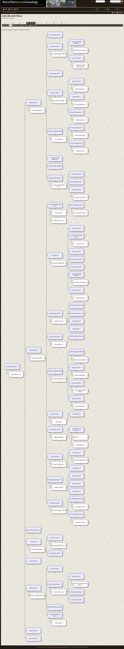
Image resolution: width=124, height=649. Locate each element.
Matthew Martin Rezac (54, 178)
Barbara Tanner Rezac (79, 197)
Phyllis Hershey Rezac (79, 104)
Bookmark (120, 12)
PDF (35, 25)
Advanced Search (115, 3)
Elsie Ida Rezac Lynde (54, 429)
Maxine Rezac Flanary (76, 112)
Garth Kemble (76, 491)
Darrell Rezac (76, 468)
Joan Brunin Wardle (76, 599)
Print (115, 12)
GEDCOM (57, 23)
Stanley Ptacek (76, 321)
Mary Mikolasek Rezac (37, 549)
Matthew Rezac (33, 102)
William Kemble (58, 487)
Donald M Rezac (76, 189)
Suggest (64, 23)
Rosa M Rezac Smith (54, 73)
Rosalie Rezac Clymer (76, 181)
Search (11, 9)
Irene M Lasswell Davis (76, 127)
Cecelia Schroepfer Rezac (59, 53)
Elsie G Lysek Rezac (80, 89)
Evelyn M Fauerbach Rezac (59, 510)
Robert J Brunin (76, 576)
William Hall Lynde (58, 437)
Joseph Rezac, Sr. (15, 374)
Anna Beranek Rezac (11, 366)
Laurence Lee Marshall (80, 282)
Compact (21, 25)
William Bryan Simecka (80, 50)
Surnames (121, 3)
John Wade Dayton (80, 506)
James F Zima (58, 622)
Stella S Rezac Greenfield (55, 165)
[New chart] (89, 50)
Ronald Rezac (76, 414)
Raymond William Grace (58, 545)
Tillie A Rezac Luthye (54, 336)
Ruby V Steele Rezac (58, 464)
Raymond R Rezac (76, 58)
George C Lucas (80, 150)
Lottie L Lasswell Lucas (76, 143)
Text (26, 25)
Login (17, 9)
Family (15, 23)
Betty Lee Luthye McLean (76, 336)
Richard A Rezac (54, 414)
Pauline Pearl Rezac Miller (55, 371)
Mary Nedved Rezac (37, 110)
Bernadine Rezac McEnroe (55, 607)
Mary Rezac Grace (54, 537)
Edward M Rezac (54, 46)
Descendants (31, 23)
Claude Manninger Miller (59, 378)
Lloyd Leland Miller (76, 383)
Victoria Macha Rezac (36, 357)
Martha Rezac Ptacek (54, 313)
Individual (8, 23)
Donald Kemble (76, 475)
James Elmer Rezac (54, 503)
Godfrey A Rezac (54, 92)
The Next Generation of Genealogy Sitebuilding (56, 647)
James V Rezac (33, 350)
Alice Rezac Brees (76, 290)
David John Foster (79, 522)
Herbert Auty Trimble (79, 212)
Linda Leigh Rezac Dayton (76, 498)
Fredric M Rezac (76, 251)
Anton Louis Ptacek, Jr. (76, 313)
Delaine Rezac (76, 96)
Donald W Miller (76, 367)
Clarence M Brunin (58, 592)
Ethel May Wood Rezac (58, 263)
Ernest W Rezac (54, 456)
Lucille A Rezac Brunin (54, 584)
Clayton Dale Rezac (76, 174)
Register (31, 25)
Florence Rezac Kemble (54, 479)
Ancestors (23, 23)
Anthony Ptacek (58, 321)
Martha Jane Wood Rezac (80, 459)
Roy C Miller (58, 212)
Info (117, 9)
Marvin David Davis (80, 135)
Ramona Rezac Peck (76, 267)
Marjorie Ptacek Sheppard (76, 305)
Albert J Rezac (33, 588)
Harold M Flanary (79, 120)
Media (108, 9)
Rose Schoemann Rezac (58, 100)
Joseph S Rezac (33, 630)
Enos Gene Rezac (76, 228)
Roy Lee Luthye (58, 344)
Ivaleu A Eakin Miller (80, 375)
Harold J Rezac (76, 81)
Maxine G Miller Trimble (76, 205)
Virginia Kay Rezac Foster (76, 514)
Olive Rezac (58, 421)
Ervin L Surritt (79, 243)
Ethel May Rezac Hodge (76, 259)
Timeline (49, 23)
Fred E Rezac (54, 255)
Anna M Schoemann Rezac (37, 595)
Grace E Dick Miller (80, 406)
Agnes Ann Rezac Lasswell (55, 131)
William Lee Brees (79, 297)
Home (6, 9)
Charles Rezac (33, 561)
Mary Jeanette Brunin (76, 592)
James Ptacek (76, 328)
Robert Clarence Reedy (80, 359)
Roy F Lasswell (58, 139)
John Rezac (33, 541)
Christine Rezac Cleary (54, 553)
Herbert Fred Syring (58, 220)
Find (97, 9)
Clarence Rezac (54, 568)
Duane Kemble (76, 483)
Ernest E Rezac (76, 452)
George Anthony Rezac (33, 530)
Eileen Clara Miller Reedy (76, 351)
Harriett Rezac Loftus (54, 34)
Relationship (41, 23)
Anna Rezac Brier (33, 638)
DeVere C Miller (76, 398)
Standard (15, 25)
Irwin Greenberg (80, 444)
